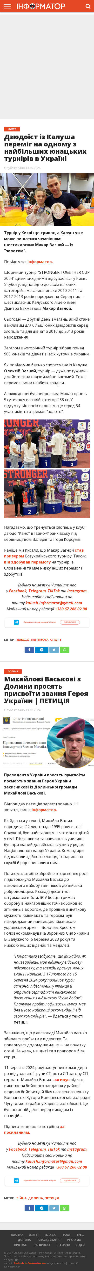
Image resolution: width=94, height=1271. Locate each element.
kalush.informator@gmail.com (54, 603)
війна (21, 1198)
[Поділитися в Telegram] (41, 648)
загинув (62, 1079)
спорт (55, 640)
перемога (40, 640)
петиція (52, 1198)
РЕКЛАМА (74, 1240)
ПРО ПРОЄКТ (42, 1245)
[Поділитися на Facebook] (29, 648)
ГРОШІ (66, 1234)
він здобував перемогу (27, 562)
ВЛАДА (50, 1234)
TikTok (54, 590)
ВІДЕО (80, 1245)
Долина (35, 1198)
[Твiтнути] (54, 648)
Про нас (20, 1245)
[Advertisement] (47, 67)
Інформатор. (40, 261)
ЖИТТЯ (34, 1234)
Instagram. (77, 590)
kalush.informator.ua (30, 1263)
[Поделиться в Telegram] (41, 1207)
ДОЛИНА (24, 1240)
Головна (16, 1234)
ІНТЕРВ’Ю (63, 1245)
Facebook (18, 590)
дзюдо (22, 640)
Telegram (37, 590)
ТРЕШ (80, 1234)
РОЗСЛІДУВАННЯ (49, 1240)
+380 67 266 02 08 (71, 609)
